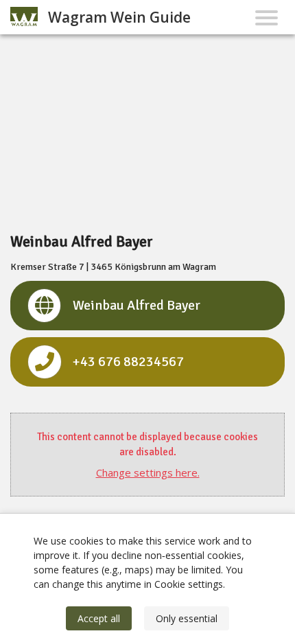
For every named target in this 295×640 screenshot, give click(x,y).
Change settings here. (148, 472)
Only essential (186, 618)
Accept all (99, 618)
